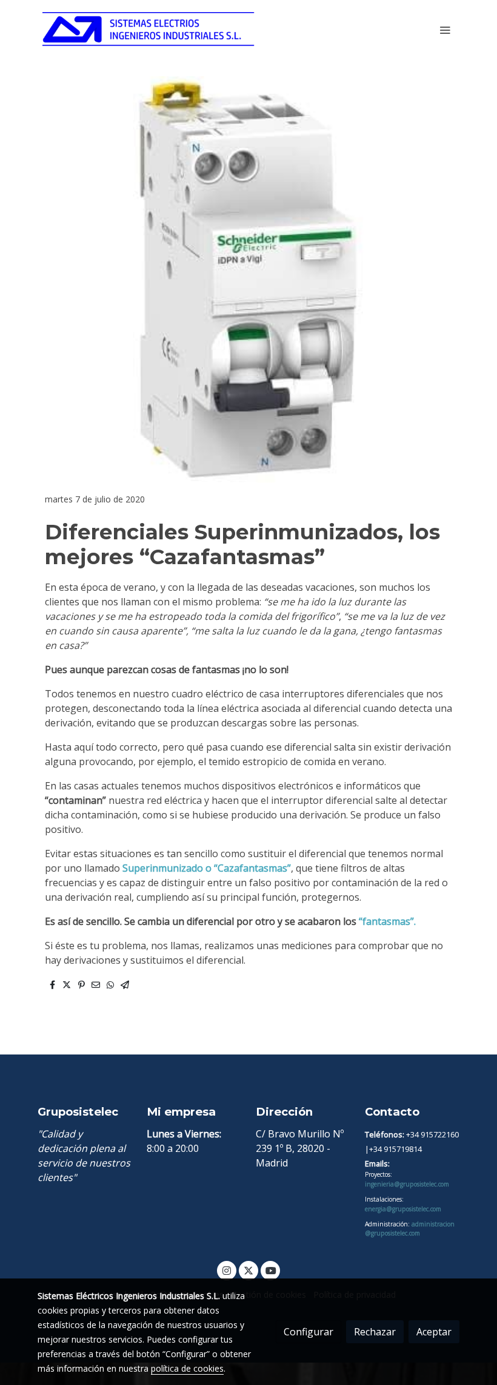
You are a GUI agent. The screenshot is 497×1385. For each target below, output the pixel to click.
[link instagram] (227, 1270)
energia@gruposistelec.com (403, 1209)
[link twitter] (248, 1270)
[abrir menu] (445, 30)
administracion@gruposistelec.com (410, 1228)
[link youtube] (271, 1270)
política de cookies (187, 1368)
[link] (148, 30)
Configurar (308, 1331)
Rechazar (375, 1331)
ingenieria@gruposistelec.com (407, 1184)
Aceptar (434, 1331)
